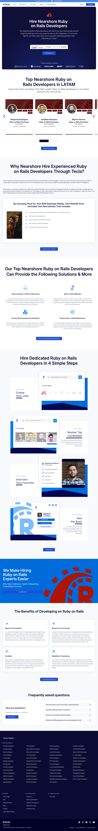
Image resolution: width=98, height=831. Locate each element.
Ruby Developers (7, 752)
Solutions (29, 796)
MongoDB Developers (79, 773)
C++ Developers (77, 755)
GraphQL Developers (55, 773)
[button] (4, 116)
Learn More (58, 1)
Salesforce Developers (56, 755)
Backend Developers (78, 770)
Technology (6, 796)
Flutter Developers (8, 767)
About (41, 4)
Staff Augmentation (31, 799)
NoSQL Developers (31, 776)
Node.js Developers (31, 758)
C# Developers (7, 755)
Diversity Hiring (30, 809)
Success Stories (51, 4)
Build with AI (22, 4)
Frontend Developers (9, 773)
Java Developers (7, 749)
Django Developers (8, 761)
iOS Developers (30, 746)
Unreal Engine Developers (57, 767)
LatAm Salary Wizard (9, 812)
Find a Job (52, 796)
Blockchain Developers (32, 752)
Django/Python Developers (33, 761)
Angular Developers (78, 746)
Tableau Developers (8, 779)
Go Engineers (6, 764)
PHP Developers (54, 761)
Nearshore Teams (31, 806)
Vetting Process (7, 803)
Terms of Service (80, 827)
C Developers (6, 758)
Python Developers (31, 764)
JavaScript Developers (79, 749)
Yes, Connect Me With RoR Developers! (49, 338)
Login (81, 4)
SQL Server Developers (56, 776)
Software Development (32, 803)
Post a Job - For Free (49, 148)
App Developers (7, 782)
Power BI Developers (78, 776)
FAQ (4, 799)
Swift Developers (54, 758)
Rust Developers (77, 764)
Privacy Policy (91, 827)
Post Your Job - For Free (49, 249)
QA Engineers (53, 782)
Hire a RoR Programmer (49, 679)
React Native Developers (33, 749)
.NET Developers (30, 755)
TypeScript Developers (79, 761)
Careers (5, 809)
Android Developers (8, 746)
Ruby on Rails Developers (80, 752)
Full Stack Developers (56, 770)
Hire (14, 4)
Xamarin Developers (32, 767)
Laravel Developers (55, 752)
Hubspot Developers (32, 779)
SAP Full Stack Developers (80, 779)
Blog (4, 806)
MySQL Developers (8, 776)
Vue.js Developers (55, 764)
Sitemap (72, 827)
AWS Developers (54, 749)
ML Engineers (30, 770)
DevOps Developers (31, 773)
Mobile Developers (31, 782)
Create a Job (49, 549)
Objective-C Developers (79, 758)
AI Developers (76, 767)
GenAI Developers (8, 770)
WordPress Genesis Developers (58, 779)
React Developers (54, 746)
